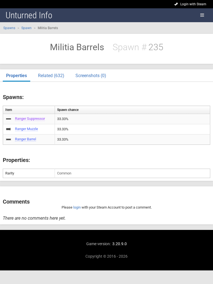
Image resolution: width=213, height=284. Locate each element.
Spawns (9, 28)
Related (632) (51, 75)
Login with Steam (193, 4)
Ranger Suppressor (30, 118)
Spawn (26, 28)
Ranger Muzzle (26, 129)
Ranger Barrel (25, 139)
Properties (16, 75)
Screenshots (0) (90, 75)
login (77, 207)
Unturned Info (29, 15)
